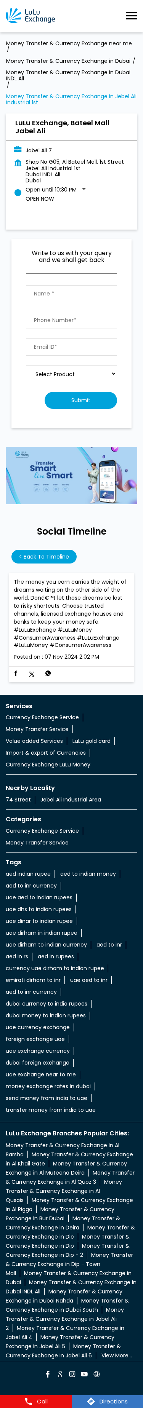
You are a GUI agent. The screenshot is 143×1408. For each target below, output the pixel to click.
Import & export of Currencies (46, 753)
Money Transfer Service (37, 729)
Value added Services (34, 741)
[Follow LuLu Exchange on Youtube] (84, 1375)
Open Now (40, 199)
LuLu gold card (91, 741)
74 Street (18, 799)
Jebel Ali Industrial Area (70, 799)
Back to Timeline (44, 556)
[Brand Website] (96, 1375)
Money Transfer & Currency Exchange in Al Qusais (64, 1191)
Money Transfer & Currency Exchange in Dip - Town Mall (69, 1264)
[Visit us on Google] (59, 1375)
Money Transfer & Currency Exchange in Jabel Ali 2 (65, 1319)
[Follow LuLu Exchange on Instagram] (71, 1375)
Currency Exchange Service (42, 717)
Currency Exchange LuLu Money (48, 764)
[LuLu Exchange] (30, 16)
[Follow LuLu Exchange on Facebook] (47, 1375)
